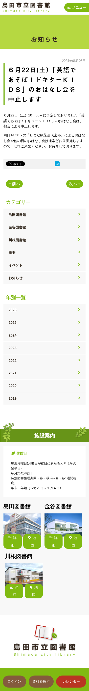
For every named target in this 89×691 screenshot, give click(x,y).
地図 (33, 541)
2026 (13, 310)
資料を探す (41, 681)
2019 (13, 398)
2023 (13, 348)
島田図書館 (17, 215)
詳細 (14, 541)
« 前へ (14, 184)
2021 (13, 373)
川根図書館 (17, 240)
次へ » (75, 184)
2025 (13, 322)
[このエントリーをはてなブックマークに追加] (57, 165)
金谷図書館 (17, 227)
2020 (13, 386)
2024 (13, 335)
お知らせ (15, 278)
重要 (12, 252)
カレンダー (71, 681)
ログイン (14, 681)
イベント (15, 265)
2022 (13, 361)
